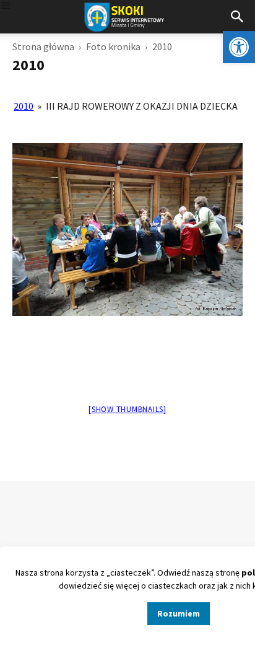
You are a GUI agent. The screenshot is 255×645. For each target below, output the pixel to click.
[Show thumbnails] (127, 409)
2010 (23, 106)
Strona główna (43, 46)
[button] (239, 47)
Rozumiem (178, 613)
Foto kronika (113, 46)
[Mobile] (5, 6)
